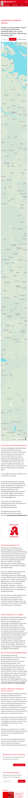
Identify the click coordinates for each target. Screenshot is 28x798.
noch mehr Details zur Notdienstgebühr (13, 683)
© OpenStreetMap (20, 439)
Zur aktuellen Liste (19, 765)
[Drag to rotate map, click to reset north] (3, 48)
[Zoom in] (3, 44)
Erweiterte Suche (21, 39)
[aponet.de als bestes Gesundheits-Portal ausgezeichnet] (2, 3)
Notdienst (7, 5)
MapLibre (14, 439)
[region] (14, 241)
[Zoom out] (3, 46)
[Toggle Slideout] (26, 2)
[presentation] (26, 4)
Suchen (13, 39)
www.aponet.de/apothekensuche (17, 515)
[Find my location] (25, 44)
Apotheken (15, 5)
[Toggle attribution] (25, 439)
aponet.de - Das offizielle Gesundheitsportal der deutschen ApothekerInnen (10, 2)
